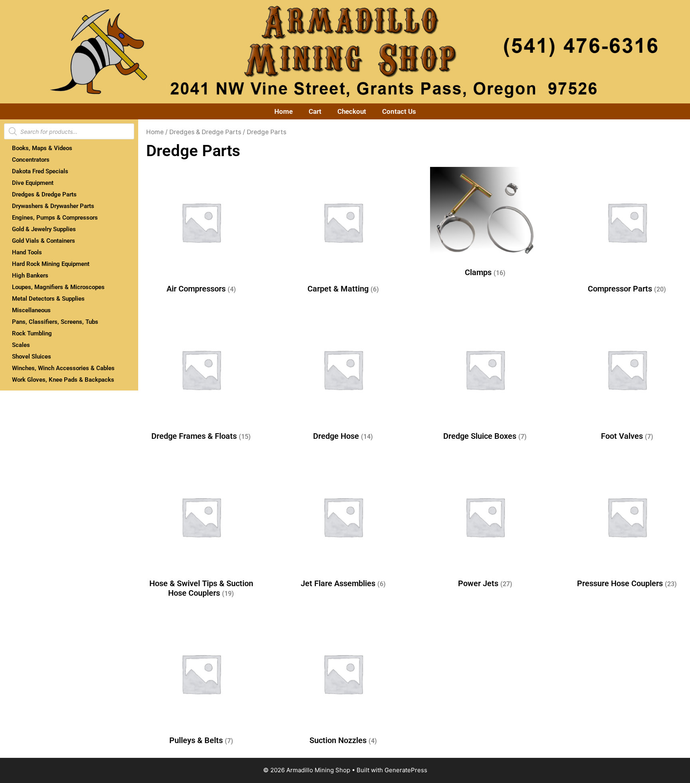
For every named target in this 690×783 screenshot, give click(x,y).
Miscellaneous (31, 310)
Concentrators (31, 159)
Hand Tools (27, 252)
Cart (315, 111)
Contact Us (399, 111)
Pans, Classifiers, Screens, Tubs (55, 321)
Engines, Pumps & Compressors (55, 217)
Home (283, 111)
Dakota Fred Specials (40, 171)
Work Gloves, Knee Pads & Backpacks (63, 379)
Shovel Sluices (31, 356)
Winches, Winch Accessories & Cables (63, 368)
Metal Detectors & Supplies (48, 298)
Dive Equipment (33, 182)
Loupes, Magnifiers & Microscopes (58, 287)
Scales (21, 345)
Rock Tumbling (32, 333)
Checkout (351, 111)
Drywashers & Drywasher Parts (53, 206)
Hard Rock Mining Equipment (50, 264)
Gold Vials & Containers (43, 240)
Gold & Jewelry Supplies (44, 229)
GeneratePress (406, 770)
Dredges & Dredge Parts (44, 194)
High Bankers (30, 275)
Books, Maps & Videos (42, 148)
